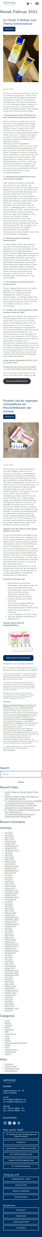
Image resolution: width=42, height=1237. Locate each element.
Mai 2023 (9, 906)
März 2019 (9, 1006)
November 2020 (11, 973)
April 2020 (9, 981)
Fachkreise (21, 1142)
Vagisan (8, 1054)
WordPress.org (11, 1071)
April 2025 (9, 857)
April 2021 (9, 961)
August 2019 (10, 995)
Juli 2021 (8, 955)
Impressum (21, 1210)
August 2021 (10, 953)
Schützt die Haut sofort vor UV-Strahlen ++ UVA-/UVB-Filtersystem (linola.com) (20, 368)
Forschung (9, 1029)
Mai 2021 (9, 959)
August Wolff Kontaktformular (21, 1160)
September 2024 (12, 870)
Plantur (8, 1045)
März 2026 (9, 839)
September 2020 (12, 975)
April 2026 (9, 837)
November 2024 (11, 866)
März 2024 (9, 884)
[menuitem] (31, 3)
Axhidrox (8, 1025)
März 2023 (9, 910)
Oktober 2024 (10, 868)
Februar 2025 (10, 861)
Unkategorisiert (11, 1049)
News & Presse (21, 1197)
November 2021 (11, 946)
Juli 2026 (8, 833)
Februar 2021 (10, 966)
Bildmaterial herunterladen (18, 657)
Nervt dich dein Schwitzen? (16, 1043)
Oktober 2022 (10, 921)
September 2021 (12, 950)
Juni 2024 (9, 877)
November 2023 (11, 893)
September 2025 (12, 850)
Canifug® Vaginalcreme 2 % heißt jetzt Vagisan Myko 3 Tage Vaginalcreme (21, 806)
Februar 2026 (10, 841)
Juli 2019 (8, 997)
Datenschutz (21, 1216)
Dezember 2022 (11, 917)
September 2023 (12, 897)
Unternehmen (10, 1052)
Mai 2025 (9, 855)
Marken (8, 1040)
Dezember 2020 (11, 970)
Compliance (21, 1228)
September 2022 (12, 924)
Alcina (7, 1020)
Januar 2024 (10, 888)
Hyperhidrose (10, 1034)
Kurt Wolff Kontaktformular (21, 1154)
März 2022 (9, 937)
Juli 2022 (8, 928)
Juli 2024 (8, 875)
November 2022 (11, 919)
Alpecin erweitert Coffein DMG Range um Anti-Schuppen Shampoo (22, 797)
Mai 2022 (9, 932)
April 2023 (9, 908)
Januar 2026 (10, 844)
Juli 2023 (8, 901)
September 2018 (12, 1008)
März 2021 (9, 964)
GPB (7, 1032)
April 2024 (9, 881)
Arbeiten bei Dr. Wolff (21, 1179)
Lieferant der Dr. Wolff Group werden (21, 1148)
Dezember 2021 (11, 944)
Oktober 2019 (10, 993)
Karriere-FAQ (21, 1185)
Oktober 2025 (10, 848)
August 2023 (10, 899)
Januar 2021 (10, 968)
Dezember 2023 (11, 890)
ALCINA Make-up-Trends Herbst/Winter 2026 (21, 793)
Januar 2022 (10, 941)
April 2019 (9, 1004)
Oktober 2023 (10, 895)
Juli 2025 (8, 853)
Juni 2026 (9, 835)
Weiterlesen (9, 29)
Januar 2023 (10, 915)
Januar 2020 (10, 988)
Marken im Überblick (21, 1191)
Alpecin (8, 1023)
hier (34, 375)
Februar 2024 (10, 886)
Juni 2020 (9, 977)
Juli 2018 (8, 1010)
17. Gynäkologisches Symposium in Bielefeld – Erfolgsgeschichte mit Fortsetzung (23, 802)
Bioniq (7, 1027)
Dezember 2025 (11, 846)
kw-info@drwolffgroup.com (14, 1099)
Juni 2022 (9, 930)
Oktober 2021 (10, 948)
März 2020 (9, 984)
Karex (7, 1036)
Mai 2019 (9, 1001)
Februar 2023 (10, 913)
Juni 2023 (9, 904)
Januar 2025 (10, 864)
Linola (7, 1038)
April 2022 (9, 935)
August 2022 (10, 926)
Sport (7, 1047)
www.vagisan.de (9, 750)
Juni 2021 (9, 957)
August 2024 (10, 872)
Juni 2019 (9, 999)
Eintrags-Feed (10, 1066)
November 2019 (11, 990)
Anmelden (9, 1064)
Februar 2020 (10, 986)
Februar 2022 (10, 939)
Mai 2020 (9, 979)
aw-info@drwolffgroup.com (14, 1102)
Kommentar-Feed (12, 1068)
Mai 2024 (9, 879)
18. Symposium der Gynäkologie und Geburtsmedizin (21, 1135)
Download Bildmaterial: (17, 381)
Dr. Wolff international (21, 1166)
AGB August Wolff (21, 1222)
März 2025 (9, 859)
